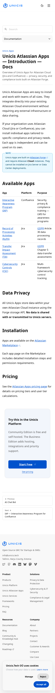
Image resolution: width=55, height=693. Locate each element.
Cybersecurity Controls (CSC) (10, 267)
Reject (43, 676)
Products (6, 580)
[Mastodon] (30, 564)
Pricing (5, 606)
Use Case (34, 657)
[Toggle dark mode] (42, 5)
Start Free (25, 464)
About (33, 625)
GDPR (40, 228)
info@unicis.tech (10, 555)
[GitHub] (9, 564)
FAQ (4, 611)
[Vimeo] (35, 564)
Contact (33, 641)
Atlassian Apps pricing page (29, 386)
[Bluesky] (24, 564)
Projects (34, 635)
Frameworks (8, 601)
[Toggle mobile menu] (49, 6)
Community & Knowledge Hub (10, 637)
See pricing (27, 471)
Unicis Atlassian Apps (12, 590)
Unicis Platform (9, 585)
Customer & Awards (39, 646)
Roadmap (7, 649)
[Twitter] (3, 564)
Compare (34, 651)
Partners (34, 630)
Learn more (42, 669)
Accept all (41, 684)
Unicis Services (9, 595)
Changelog (7, 644)
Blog (4, 630)
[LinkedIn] (19, 564)
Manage (29, 676)
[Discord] (14, 564)
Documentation (9, 625)
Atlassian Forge (38, 157)
